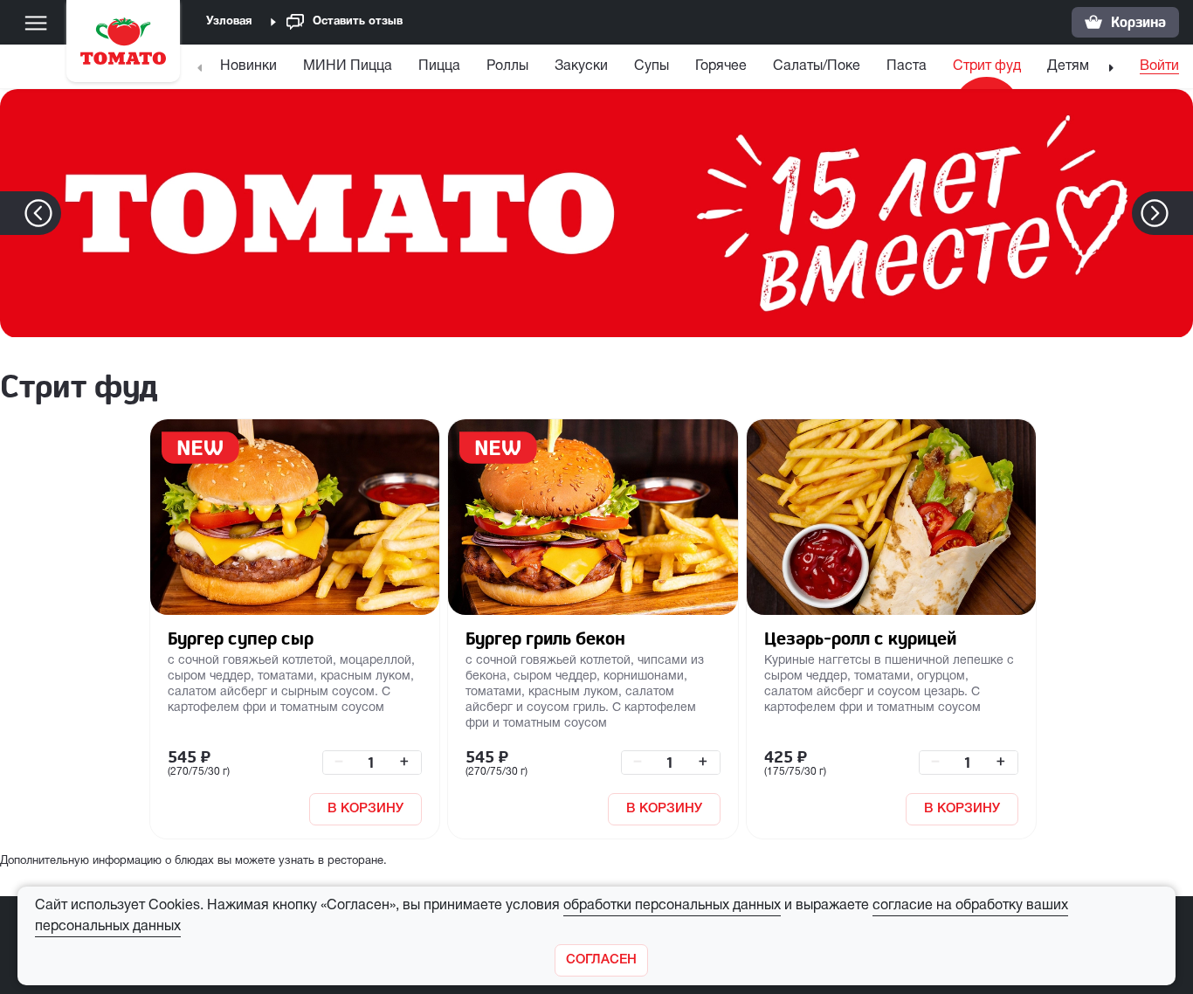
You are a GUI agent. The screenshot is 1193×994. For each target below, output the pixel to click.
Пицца (439, 66)
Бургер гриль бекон (545, 638)
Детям (1068, 66)
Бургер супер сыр (241, 638)
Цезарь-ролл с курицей (860, 638)
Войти (1159, 66)
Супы (651, 66)
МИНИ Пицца (347, 66)
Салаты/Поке (816, 66)
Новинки (248, 66)
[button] (1181, 213)
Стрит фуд (987, 66)
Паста (906, 66)
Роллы (507, 66)
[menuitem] (250, 70)
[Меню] (36, 22)
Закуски (581, 66)
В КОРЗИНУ (365, 809)
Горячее (721, 66)
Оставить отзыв (358, 22)
